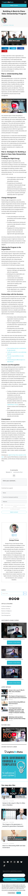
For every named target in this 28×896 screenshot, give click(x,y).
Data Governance (5, 613)
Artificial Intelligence (6, 606)
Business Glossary (5, 608)
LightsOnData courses (12, 404)
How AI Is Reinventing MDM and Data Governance (14, 840)
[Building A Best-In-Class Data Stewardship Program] (14, 38)
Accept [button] (18, 892)
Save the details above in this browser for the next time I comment (15, 506)
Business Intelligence (6, 611)
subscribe (14, 879)
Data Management (6, 615)
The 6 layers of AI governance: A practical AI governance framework (14, 819)
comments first (17, 472)
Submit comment (14, 512)
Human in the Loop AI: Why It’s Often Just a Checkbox (14, 797)
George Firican (8, 25)
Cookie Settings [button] (11, 892)
